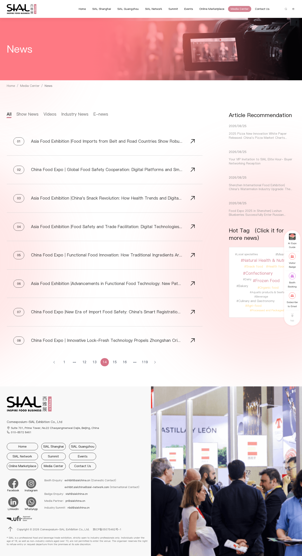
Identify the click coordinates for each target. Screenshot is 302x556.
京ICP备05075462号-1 (107, 529)
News (48, 86)
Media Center (240, 9)
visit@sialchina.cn (77, 494)
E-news (100, 114)
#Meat (280, 254)
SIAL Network (153, 9)
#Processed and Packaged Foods (271, 310)
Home (82, 9)
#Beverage (261, 296)
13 (94, 362)
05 (19, 255)
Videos (50, 114)
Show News (27, 114)
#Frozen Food (266, 281)
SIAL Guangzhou (128, 9)
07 (19, 312)
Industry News (74, 114)
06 (19, 283)
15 (115, 362)
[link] (11, 85)
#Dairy (247, 279)
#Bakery (242, 286)
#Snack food (253, 266)
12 (84, 362)
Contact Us (262, 9)
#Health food (275, 266)
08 (19, 340)
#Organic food (268, 287)
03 (19, 198)
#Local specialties (246, 254)
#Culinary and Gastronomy (255, 301)
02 (19, 170)
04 (19, 227)
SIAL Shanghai (101, 9)
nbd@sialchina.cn (79, 507)
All (9, 114)
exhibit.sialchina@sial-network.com (102, 487)
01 (19, 141)
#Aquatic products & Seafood (268, 292)
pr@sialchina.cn (75, 501)
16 (125, 362)
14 (105, 362)
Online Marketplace (211, 9)
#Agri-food (253, 305)
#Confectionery (258, 273)
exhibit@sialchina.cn (90, 480)
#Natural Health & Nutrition (267, 260)
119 (145, 362)
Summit (173, 9)
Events (188, 9)
